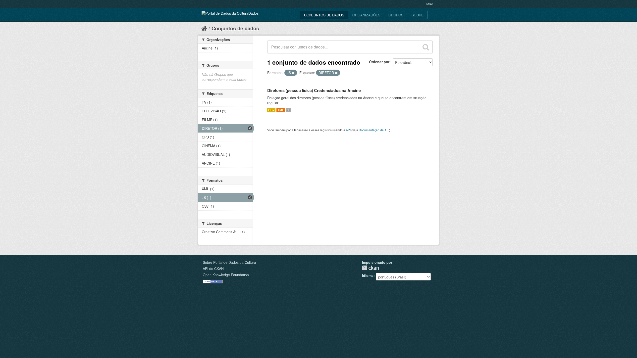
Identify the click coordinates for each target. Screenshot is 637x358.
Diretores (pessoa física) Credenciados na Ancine (314, 90)
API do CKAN (213, 268)
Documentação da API (374, 130)
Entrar (428, 3)
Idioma (367, 275)
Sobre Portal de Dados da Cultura (229, 262)
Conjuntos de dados (324, 14)
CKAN (370, 267)
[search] (426, 47)
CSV (271, 110)
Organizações (366, 14)
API (348, 130)
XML (280, 110)
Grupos (395, 14)
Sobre (418, 14)
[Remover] (293, 73)
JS (288, 110)
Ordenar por (379, 61)
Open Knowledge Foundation (226, 274)
